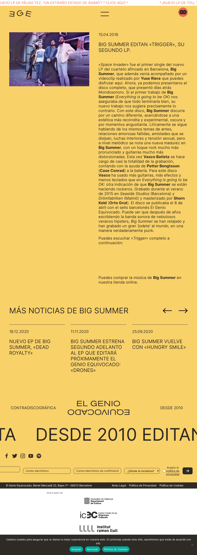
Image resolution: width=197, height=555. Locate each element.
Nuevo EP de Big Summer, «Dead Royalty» (30, 347)
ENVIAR (188, 470)
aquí (118, 83)
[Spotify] (39, 457)
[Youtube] (31, 457)
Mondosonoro (111, 92)
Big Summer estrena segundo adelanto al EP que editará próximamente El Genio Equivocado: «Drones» (97, 355)
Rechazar (92, 549)
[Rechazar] (192, 545)
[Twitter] (15, 457)
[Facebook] (6, 457)
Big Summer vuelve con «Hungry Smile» (159, 344)
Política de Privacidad (142, 485)
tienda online (125, 282)
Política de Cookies (171, 485)
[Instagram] (23, 457)
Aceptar (76, 549)
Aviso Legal (119, 485)
